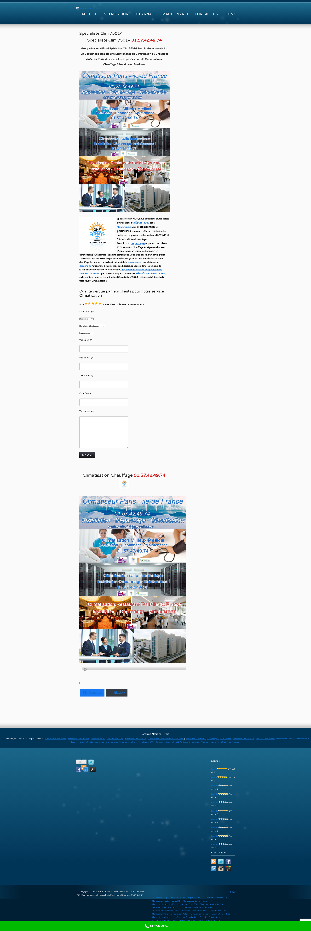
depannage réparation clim (219, 738)
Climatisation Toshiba (221, 914)
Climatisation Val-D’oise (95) (211, 904)
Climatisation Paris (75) (187, 904)
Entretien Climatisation (210, 917)
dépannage (138, 243)
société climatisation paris (163, 920)
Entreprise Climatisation (78, 738)
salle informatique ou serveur (150, 273)
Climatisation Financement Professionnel (166, 738)
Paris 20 (214, 802)
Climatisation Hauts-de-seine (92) (166, 901)
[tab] (135, 668)
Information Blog (159, 897)
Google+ (93, 769)
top (233, 892)
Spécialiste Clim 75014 (101, 33)
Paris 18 (214, 785)
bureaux (95, 273)
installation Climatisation (135, 738)
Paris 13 (214, 811)
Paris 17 (214, 827)
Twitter (91, 762)
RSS (213, 861)
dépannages (141, 222)
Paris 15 (214, 819)
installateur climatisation (55, 738)
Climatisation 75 (98, 738)
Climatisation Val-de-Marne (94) (165, 907)
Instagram (221, 868)
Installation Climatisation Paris (194, 910)
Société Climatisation (265, 738)
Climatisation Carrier (200, 914)
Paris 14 (214, 844)
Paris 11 (214, 794)
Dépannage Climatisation (186, 917)
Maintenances (124, 226)
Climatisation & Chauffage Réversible (186, 897)
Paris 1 (214, 777)
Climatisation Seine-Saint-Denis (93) (197, 907)
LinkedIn (85, 769)
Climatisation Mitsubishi (162, 917)
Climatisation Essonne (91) (215, 897)
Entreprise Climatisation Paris (190, 920)
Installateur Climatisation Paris (165, 910)
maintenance (134, 262)
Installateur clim (213, 920)
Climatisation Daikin (179, 914)
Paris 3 (214, 769)
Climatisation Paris (115, 738)
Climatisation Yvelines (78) (163, 904)
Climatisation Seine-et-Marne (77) (197, 901)
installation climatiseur (196, 738)
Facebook (78, 769)
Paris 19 (214, 836)
